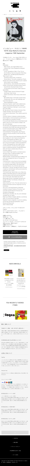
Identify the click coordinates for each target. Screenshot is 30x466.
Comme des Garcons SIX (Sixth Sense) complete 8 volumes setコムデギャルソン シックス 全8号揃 (21, 282)
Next (25, 281)
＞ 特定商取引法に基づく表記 (15, 450)
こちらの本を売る (16, 237)
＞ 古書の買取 (15, 442)
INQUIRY (15, 232)
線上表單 (5, 247)
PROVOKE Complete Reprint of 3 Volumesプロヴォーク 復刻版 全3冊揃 (9, 282)
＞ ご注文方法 (15, 438)
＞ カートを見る (15, 454)
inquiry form (10, 244)
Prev (5, 281)
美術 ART (5, 14)
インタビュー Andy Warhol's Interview (15, 14)
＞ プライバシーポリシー (15, 446)
